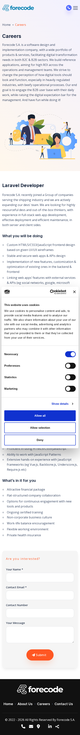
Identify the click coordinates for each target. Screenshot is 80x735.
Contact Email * (16, 587)
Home (6, 25)
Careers (43, 704)
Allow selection (40, 427)
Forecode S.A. (66, 720)
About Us (25, 704)
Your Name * (14, 569)
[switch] (70, 366)
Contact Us (64, 704)
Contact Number (17, 605)
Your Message (15, 623)
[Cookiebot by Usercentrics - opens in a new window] (50, 292)
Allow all (40, 415)
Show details (60, 403)
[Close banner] (74, 292)
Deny (40, 440)
